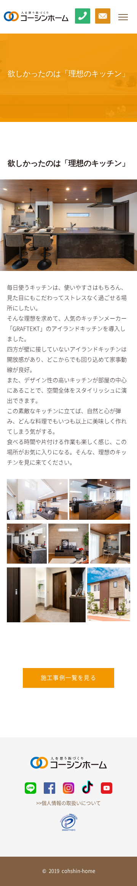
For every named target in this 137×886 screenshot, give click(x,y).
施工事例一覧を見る (68, 678)
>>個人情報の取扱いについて (68, 803)
